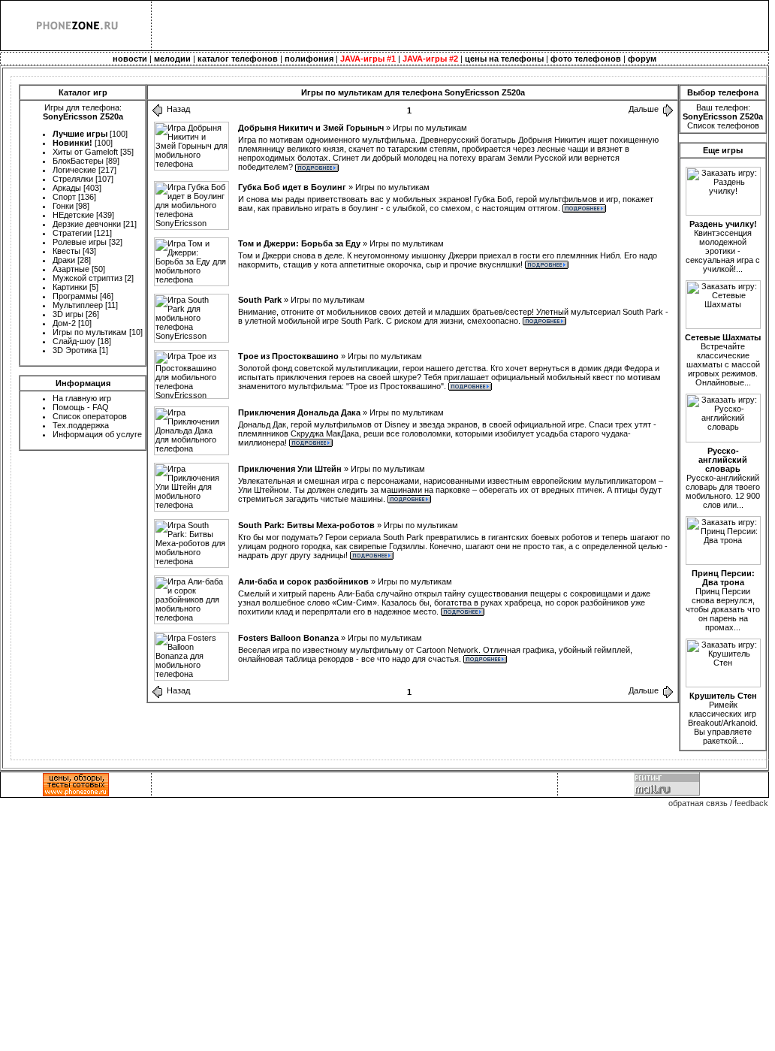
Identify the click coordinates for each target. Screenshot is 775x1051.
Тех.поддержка (81, 425)
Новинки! (72, 142)
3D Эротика (75, 350)
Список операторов (90, 416)
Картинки (70, 286)
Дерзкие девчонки (87, 223)
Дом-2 (64, 323)
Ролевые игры (80, 241)
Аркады (67, 187)
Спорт (64, 196)
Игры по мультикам (90, 332)
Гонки (63, 205)
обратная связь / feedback (718, 803)
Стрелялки (73, 178)
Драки (64, 259)
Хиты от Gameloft (85, 151)
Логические (74, 169)
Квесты (66, 250)
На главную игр (82, 398)
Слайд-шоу (74, 341)
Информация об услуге (97, 434)
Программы (75, 296)
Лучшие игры (80, 133)
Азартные (71, 268)
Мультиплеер (78, 305)
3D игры (68, 314)
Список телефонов (723, 125)
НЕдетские (73, 214)
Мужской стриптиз (87, 277)
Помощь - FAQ (81, 407)
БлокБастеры (78, 160)
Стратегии (72, 232)
